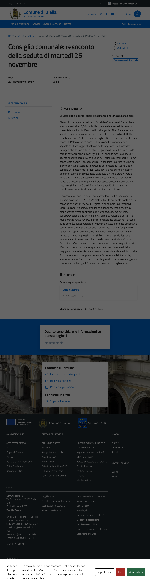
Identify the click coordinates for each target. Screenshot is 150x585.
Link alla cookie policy (32, 578)
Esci (120, 572)
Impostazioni (104, 572)
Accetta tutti (136, 572)
